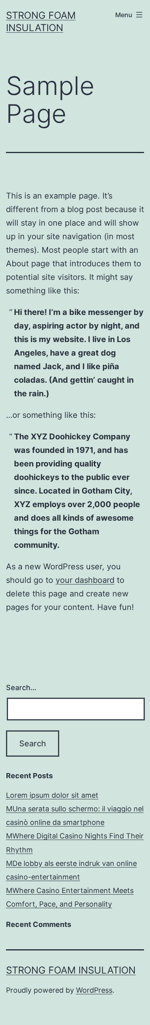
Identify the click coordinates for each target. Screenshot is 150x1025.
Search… (21, 687)
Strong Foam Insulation (71, 970)
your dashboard (85, 580)
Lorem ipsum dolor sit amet (52, 795)
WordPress (94, 990)
